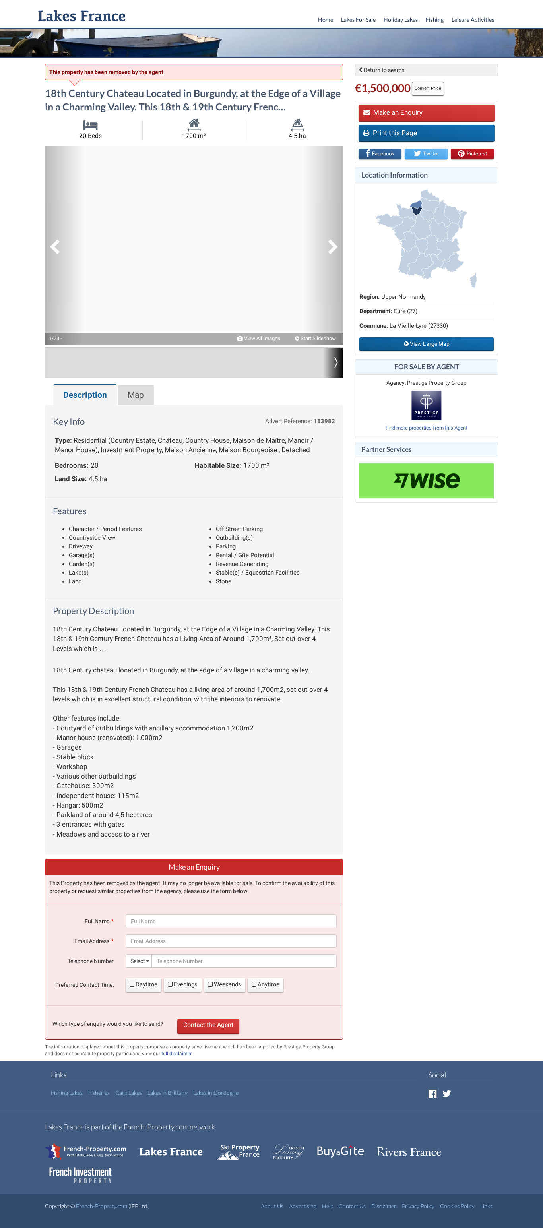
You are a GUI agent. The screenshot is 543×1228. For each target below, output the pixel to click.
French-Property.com (101, 1206)
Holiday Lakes (401, 19)
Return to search (384, 70)
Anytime (268, 984)
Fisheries (99, 1092)
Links (486, 1206)
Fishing (435, 19)
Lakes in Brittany (167, 1092)
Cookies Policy (457, 1206)
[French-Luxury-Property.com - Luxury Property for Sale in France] (292, 1147)
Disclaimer (383, 1206)
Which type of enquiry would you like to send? (107, 1024)
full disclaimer (176, 1053)
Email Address (91, 941)
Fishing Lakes (67, 1092)
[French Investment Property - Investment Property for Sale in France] (84, 1171)
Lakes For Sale (358, 19)
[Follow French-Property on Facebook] (433, 1093)
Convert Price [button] (428, 88)
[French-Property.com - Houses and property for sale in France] (90, 1147)
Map (136, 395)
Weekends (227, 984)
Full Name (97, 921)
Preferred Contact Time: (84, 985)
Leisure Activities (473, 19)
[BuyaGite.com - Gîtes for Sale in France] (344, 1147)
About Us (272, 1206)
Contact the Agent (208, 1024)
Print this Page (394, 133)
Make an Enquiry (397, 112)
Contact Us (352, 1206)
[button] (65, 245)
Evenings (186, 984)
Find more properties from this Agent (426, 428)
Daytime (146, 984)
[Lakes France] (80, 16)
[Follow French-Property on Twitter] (446, 1093)
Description (85, 395)
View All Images (261, 338)
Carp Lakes (128, 1092)
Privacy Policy (418, 1206)
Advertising (302, 1206)
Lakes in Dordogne (216, 1092)
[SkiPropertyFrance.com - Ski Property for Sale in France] (242, 1147)
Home (325, 19)
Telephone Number (91, 961)
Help (327, 1206)
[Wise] (426, 480)
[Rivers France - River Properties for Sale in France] (413, 1147)
